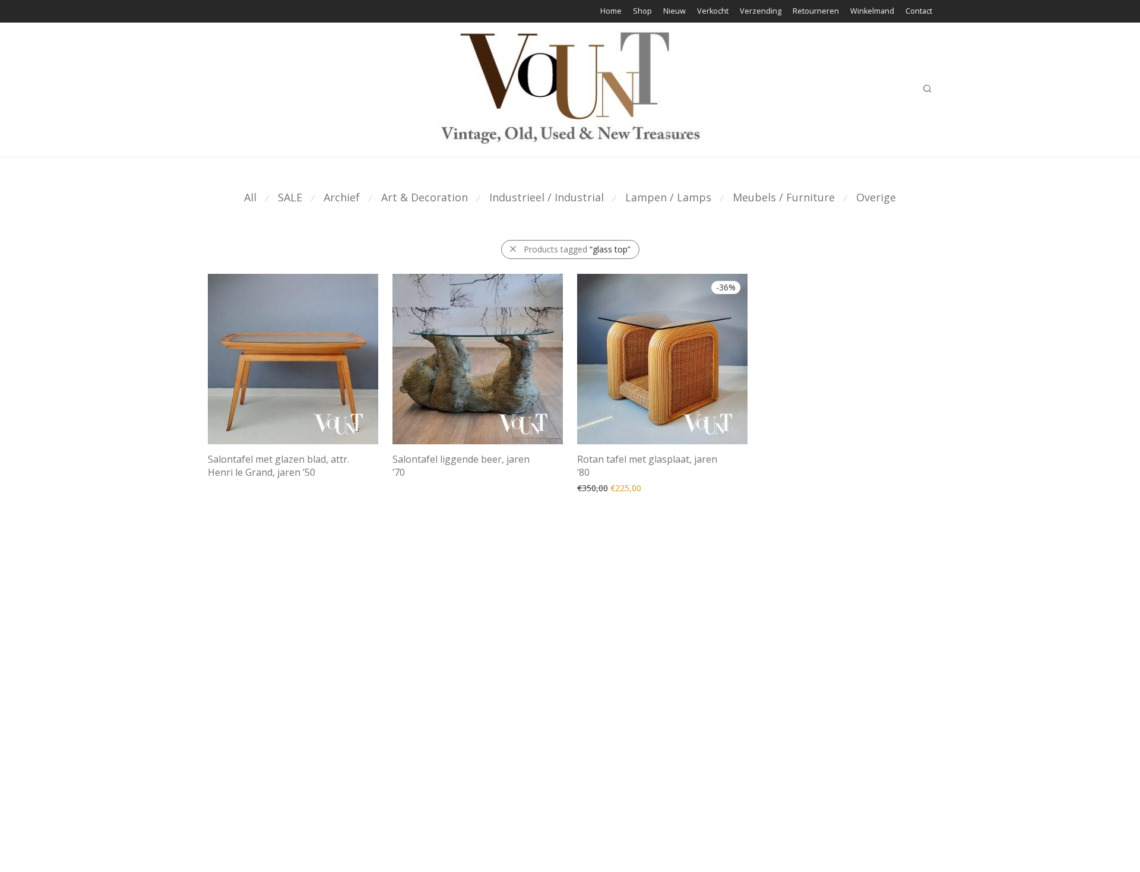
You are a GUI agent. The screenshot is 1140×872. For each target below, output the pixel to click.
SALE (290, 197)
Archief (342, 197)
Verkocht (713, 11)
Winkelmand (872, 11)
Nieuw (674, 11)
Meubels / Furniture (784, 197)
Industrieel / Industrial (546, 197)
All (250, 197)
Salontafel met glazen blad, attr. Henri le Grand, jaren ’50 (278, 466)
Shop (642, 11)
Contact (918, 11)
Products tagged (577, 249)
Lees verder (224, 487)
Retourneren (816, 11)
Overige (876, 197)
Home (611, 11)
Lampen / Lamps (668, 197)
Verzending (760, 11)
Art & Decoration (424, 197)
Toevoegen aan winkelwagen (627, 487)
